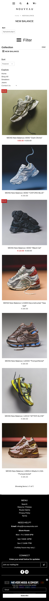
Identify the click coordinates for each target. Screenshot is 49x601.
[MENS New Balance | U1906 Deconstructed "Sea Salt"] (24, 277)
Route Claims (24, 510)
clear (43, 47)
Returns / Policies (25, 507)
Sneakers (5, 80)
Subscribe (24, 596)
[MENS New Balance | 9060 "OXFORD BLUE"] (24, 167)
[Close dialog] (47, 580)
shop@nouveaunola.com (27, 526)
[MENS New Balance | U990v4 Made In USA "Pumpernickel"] (24, 445)
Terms (24, 516)
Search (24, 504)
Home (17, 15)
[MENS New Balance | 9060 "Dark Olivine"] (24, 112)
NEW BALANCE (12, 51)
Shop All (4, 77)
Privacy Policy (24, 513)
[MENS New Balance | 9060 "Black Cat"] (24, 222)
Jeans (4, 83)
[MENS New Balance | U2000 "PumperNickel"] (24, 335)
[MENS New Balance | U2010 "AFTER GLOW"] (24, 390)
